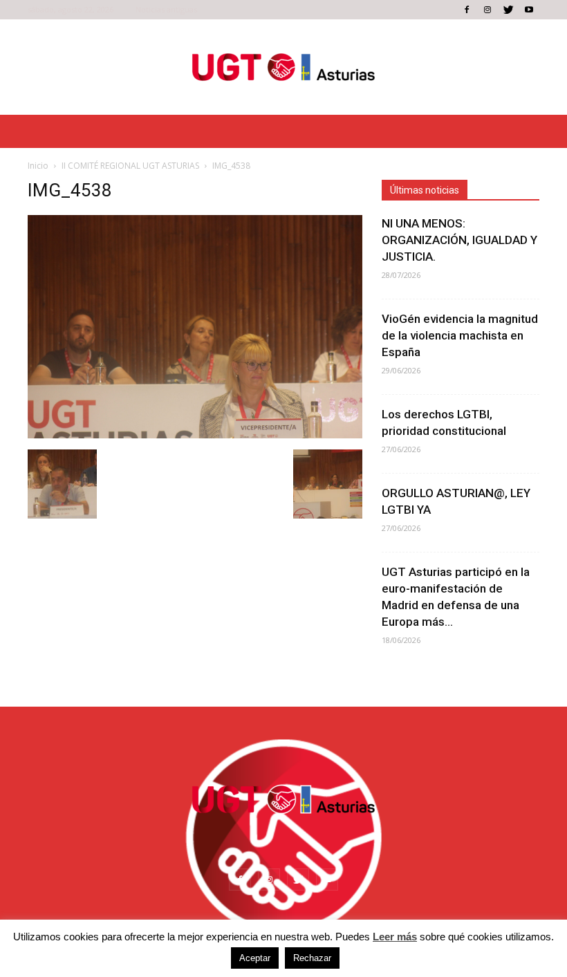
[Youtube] (529, 9)
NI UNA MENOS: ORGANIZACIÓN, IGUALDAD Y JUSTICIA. (459, 239)
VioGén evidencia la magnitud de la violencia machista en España (460, 335)
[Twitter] (508, 9)
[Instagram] (487, 9)
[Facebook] (466, 9)
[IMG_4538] (195, 434)
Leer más (395, 936)
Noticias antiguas (166, 9)
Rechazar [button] (312, 958)
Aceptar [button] (254, 958)
